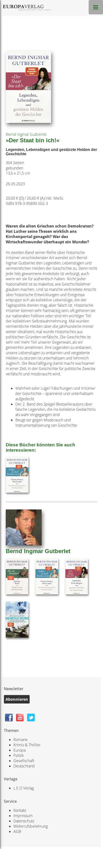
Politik (18, 755)
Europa (19, 750)
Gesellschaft (23, 760)
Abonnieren (17, 699)
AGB (17, 831)
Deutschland (24, 766)
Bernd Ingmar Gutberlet (26, 134)
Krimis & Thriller (26, 744)
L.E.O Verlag (23, 788)
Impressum (23, 815)
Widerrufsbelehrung (30, 826)
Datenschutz (23, 821)
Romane (20, 739)
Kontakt (19, 810)
